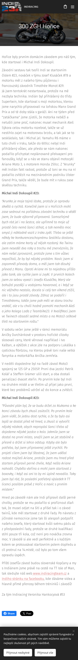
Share (11, 613)
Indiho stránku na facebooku (23, 579)
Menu (72, 6)
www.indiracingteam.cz (49, 573)
